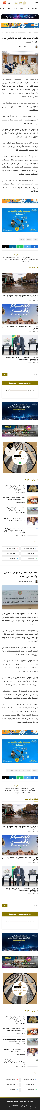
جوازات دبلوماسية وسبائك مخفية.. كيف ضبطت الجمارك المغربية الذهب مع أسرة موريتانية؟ (14, 488)
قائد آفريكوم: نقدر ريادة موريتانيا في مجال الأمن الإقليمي (12, 790)
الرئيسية (34, 8)
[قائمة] (37, 3)
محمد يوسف (30, 47)
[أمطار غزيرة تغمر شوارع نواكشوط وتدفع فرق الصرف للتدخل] (20, 283)
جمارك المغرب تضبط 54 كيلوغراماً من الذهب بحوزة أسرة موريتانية (14, 509)
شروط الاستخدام (6, 1106)
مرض (23, 770)
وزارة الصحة (10, 770)
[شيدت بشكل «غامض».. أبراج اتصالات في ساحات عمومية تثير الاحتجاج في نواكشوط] (32, 531)
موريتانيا (22, 239)
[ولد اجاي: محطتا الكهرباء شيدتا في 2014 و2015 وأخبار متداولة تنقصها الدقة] (20, 345)
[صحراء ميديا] (20, 3)
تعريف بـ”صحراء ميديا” (12, 1101)
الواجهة (29, 239)
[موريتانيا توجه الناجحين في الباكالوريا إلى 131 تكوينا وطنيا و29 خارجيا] (32, 500)
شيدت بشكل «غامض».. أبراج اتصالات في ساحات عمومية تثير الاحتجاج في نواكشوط (14, 531)
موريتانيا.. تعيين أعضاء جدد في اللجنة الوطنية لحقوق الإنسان (20, 327)
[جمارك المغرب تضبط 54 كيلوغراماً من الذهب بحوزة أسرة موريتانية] (32, 510)
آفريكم (35, 239)
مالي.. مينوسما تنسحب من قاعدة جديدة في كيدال (11, 258)
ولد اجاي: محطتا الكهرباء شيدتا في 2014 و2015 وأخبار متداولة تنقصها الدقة (21, 358)
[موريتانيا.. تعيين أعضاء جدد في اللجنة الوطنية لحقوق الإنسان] (20, 314)
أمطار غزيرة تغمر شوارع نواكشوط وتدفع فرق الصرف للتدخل (20, 296)
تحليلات (15, 8)
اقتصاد (22, 8)
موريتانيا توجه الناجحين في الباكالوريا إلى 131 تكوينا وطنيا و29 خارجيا (14, 498)
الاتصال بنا (30, 1101)
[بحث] (9, 3)
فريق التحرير (23, 1101)
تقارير (8, 8)
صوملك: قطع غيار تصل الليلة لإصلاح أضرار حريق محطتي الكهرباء (15, 519)
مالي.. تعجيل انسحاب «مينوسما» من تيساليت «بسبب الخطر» (28, 790)
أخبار (28, 8)
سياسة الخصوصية (32, 1108)
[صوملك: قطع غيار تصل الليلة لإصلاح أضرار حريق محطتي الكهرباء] (32, 521)
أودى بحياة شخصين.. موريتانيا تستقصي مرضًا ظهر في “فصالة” (29, 259)
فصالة (28, 770)
